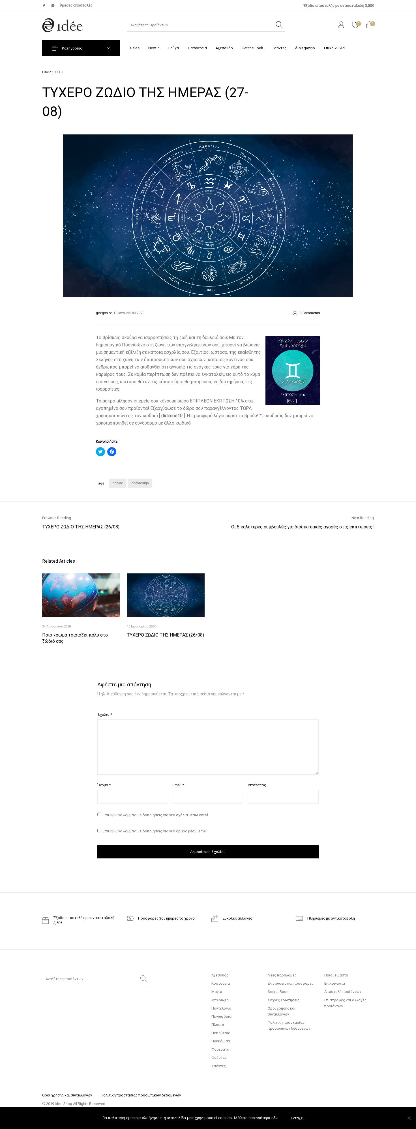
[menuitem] (135, 48)
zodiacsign (140, 483)
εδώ (274, 1117)
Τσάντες (218, 1066)
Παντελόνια (221, 1008)
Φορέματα (220, 1049)
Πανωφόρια (221, 1016)
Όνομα (104, 785)
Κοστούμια (220, 983)
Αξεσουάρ (220, 975)
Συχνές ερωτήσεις (283, 1000)
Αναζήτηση (144, 979)
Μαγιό (216, 991)
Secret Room (279, 991)
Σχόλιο (104, 714)
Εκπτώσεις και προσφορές (291, 983)
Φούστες (219, 1057)
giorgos (102, 313)
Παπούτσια (220, 1033)
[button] (208, 215)
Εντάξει (297, 1118)
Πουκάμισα (220, 1041)
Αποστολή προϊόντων (342, 991)
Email (178, 785)
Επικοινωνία (334, 983)
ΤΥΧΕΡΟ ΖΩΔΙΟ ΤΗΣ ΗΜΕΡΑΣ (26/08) (165, 635)
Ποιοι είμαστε (336, 975)
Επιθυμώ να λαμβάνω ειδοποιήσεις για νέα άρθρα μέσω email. (155, 831)
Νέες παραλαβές (282, 975)
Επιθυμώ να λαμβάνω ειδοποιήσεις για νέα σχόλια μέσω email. (156, 815)
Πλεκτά (217, 1025)
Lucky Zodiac (52, 72)
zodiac (117, 483)
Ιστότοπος (257, 785)
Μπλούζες (220, 1000)
